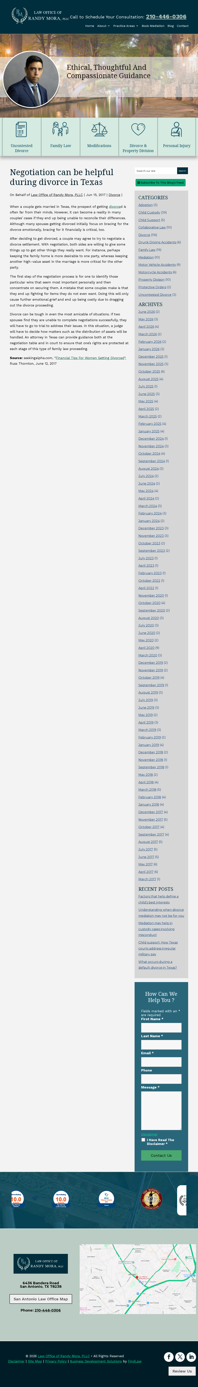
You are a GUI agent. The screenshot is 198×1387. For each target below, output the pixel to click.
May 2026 (145, 319)
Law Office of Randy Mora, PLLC (57, 195)
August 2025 (148, 379)
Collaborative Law (152, 227)
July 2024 (146, 476)
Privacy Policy (56, 1361)
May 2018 (145, 775)
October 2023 (149, 543)
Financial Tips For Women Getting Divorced (90, 358)
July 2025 (146, 386)
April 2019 (146, 722)
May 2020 (146, 640)
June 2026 (146, 312)
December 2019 (150, 663)
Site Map (35, 1361)
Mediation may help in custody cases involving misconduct (156, 929)
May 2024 (146, 491)
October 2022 (149, 581)
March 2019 (147, 730)
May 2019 (145, 715)
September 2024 (151, 461)
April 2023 (146, 565)
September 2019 (151, 685)
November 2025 (151, 364)
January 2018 (148, 804)
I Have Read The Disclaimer (160, 1142)
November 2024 (151, 446)
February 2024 (150, 513)
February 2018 (149, 797)
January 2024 (149, 521)
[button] (194, 1359)
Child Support (149, 220)
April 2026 (146, 327)
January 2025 (149, 431)
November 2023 (151, 536)
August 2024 (148, 469)
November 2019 (150, 670)
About (101, 26)
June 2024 (146, 483)
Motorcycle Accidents (155, 272)
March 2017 (147, 879)
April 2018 (146, 782)
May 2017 (145, 864)
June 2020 (146, 633)
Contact (183, 26)
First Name (152, 1019)
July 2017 (145, 849)
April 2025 (146, 409)
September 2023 (151, 551)
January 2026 (149, 349)
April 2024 (146, 498)
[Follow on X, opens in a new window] (180, 1357)
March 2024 (147, 506)
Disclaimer (149, 1134)
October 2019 (149, 677)
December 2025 (151, 357)
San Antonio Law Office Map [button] (41, 1299)
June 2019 (146, 707)
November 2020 (151, 595)
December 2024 (151, 439)
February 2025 (149, 424)
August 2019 (148, 692)
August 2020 (148, 618)
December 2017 (150, 812)
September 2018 (151, 767)
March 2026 (147, 334)
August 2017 (148, 842)
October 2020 (149, 603)
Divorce (114, 195)
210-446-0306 (166, 16)
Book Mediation (153, 26)
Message (150, 1087)
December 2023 (151, 528)
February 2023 (150, 573)
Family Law (146, 250)
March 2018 (147, 789)
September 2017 (151, 834)
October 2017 (149, 827)
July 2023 (146, 558)
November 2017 (150, 819)
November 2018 (150, 760)
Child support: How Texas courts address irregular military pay (158, 948)
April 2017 (146, 872)
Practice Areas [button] (124, 26)
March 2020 (147, 655)
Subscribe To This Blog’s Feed (162, 182)
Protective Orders (152, 287)
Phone (146, 1070)
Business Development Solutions (96, 1361)
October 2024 (149, 453)
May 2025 (145, 401)
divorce (114, 207)
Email (147, 1053)
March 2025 (147, 416)
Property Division (151, 280)
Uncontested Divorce (155, 295)
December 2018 (150, 752)
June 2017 (146, 857)
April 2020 (146, 648)
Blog (170, 26)
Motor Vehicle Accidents (157, 265)
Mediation (146, 257)
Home (89, 26)
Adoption (145, 205)
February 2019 (149, 737)
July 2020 (146, 625)
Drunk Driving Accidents (157, 242)
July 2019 (145, 700)
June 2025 (146, 394)
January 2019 (148, 745)
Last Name (152, 1036)
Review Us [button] (182, 1371)
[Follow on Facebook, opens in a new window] (169, 1357)
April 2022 (146, 588)
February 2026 (149, 342)
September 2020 (151, 610)
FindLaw (135, 1361)
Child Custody (149, 212)
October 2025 (149, 371)
